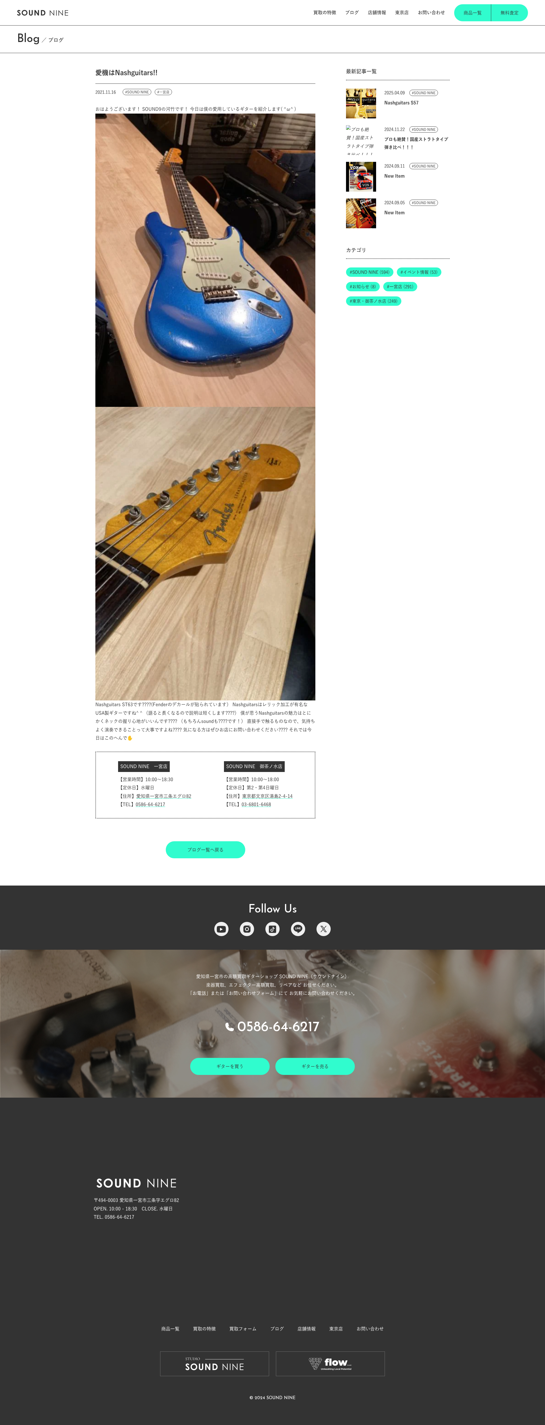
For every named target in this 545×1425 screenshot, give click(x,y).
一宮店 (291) (401, 286)
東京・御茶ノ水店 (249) (375, 301)
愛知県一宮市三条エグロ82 (163, 796)
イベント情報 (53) (420, 272)
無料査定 (509, 13)
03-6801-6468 (256, 804)
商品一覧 (473, 13)
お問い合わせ (431, 12)
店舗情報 (377, 12)
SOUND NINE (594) (371, 272)
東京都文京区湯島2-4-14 (267, 796)
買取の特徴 (324, 12)
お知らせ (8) (364, 286)
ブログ (352, 12)
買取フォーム (243, 1328)
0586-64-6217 (150, 804)
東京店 (402, 12)
